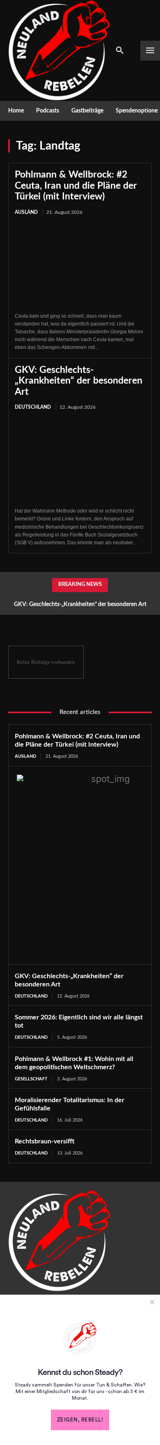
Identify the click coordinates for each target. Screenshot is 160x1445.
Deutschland (33, 407)
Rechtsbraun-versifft (45, 1141)
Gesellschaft (31, 1079)
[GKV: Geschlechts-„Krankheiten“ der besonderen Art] (80, 459)
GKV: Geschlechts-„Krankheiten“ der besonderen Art (78, 380)
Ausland (26, 212)
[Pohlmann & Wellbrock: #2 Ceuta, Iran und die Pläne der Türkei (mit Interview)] (80, 264)
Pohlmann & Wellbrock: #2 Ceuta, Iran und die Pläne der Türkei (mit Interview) (76, 185)
